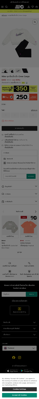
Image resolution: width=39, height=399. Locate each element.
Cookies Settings (19, 389)
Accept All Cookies (19, 395)
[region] (19, 386)
